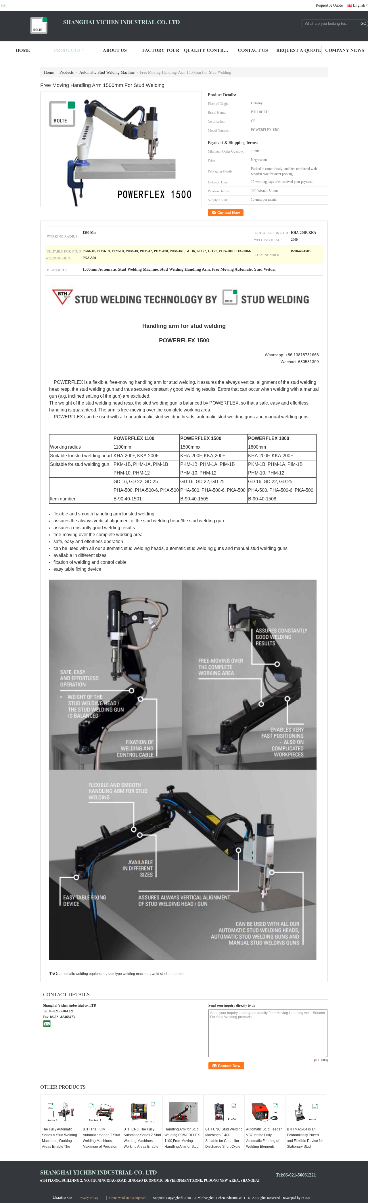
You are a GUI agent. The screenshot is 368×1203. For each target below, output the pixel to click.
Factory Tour (160, 50)
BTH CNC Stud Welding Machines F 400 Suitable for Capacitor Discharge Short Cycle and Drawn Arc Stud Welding (224, 1143)
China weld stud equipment (127, 1197)
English (359, 5)
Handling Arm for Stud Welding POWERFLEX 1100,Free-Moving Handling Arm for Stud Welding (182, 1140)
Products (67, 50)
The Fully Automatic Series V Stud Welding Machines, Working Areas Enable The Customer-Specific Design (59, 1143)
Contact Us (253, 50)
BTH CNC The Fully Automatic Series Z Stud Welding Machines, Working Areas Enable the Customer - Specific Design (142, 1143)
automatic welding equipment (83, 974)
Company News (344, 50)
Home (23, 50)
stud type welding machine (129, 974)
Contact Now (228, 212)
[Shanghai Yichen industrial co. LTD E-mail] (47, 1023)
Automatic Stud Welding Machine (107, 72)
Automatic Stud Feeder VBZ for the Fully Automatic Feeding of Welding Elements (264, 1138)
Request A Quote (329, 5)
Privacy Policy (88, 1197)
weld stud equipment (168, 974)
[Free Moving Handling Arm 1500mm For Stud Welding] (121, 149)
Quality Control (207, 50)
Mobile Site (64, 1197)
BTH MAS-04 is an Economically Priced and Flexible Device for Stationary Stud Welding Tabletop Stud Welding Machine (305, 1143)
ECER (305, 1197)
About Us (115, 50)
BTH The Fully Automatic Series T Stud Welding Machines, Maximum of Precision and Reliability (101, 1140)
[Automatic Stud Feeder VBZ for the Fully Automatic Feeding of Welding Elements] (265, 1112)
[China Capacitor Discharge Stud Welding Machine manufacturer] (31, 25)
